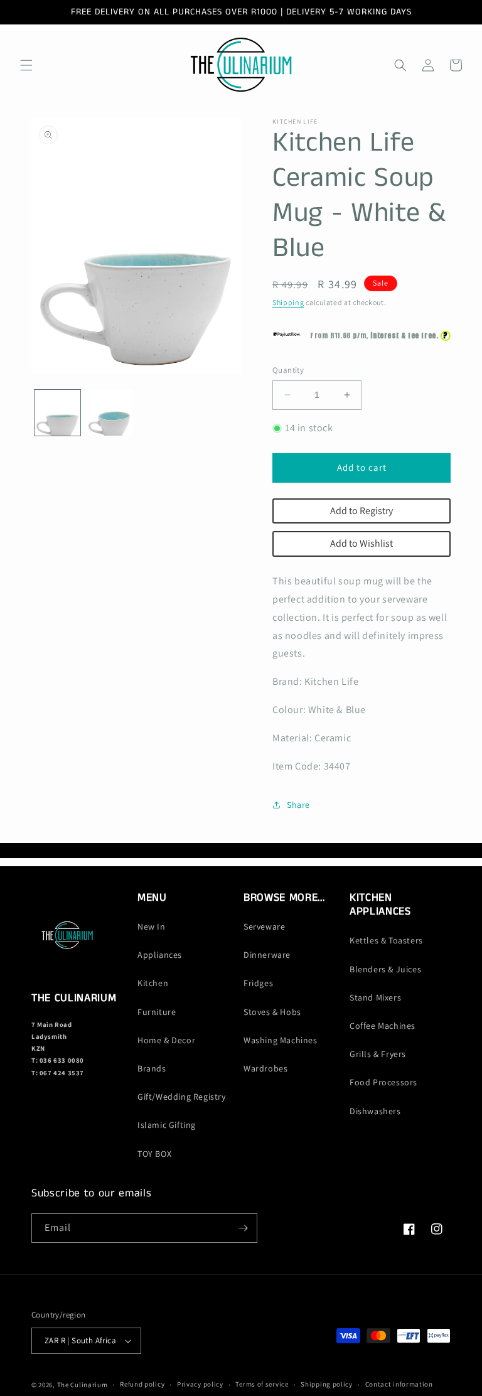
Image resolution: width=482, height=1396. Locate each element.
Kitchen (152, 983)
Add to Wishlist (361, 543)
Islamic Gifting (166, 1124)
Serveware (264, 926)
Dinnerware (267, 954)
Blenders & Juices (385, 969)
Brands (151, 1068)
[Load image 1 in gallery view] (57, 413)
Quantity (288, 370)
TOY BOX (154, 1153)
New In (151, 926)
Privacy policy (200, 1384)
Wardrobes (265, 1068)
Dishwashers (375, 1111)
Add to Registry (361, 510)
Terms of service (261, 1384)
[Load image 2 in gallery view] (109, 413)
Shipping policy (327, 1384)
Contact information (399, 1384)
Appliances (159, 954)
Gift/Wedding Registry (181, 1096)
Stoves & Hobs (272, 1011)
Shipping (288, 302)
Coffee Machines (382, 1025)
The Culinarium (82, 1384)
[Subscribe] (243, 1228)
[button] (26, 65)
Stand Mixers (375, 997)
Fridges (258, 983)
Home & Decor (166, 1040)
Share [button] (298, 804)
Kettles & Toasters (386, 940)
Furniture (156, 1011)
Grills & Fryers (378, 1054)
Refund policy (142, 1384)
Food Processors (383, 1082)
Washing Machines (281, 1040)
